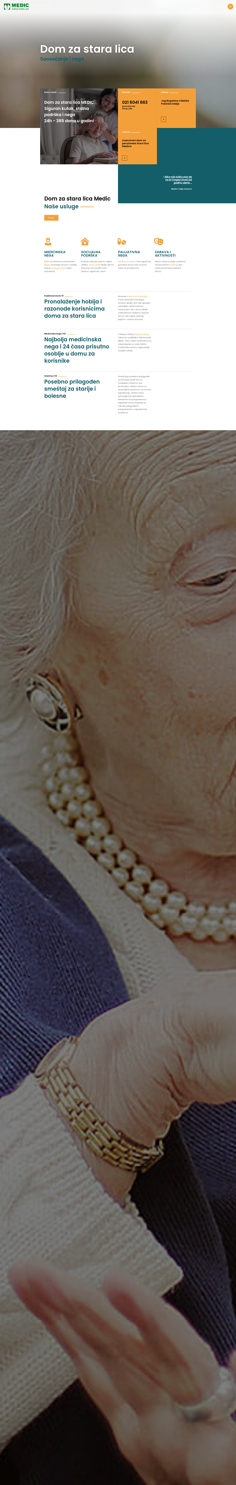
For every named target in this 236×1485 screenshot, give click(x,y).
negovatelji (94, 264)
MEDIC (47, 264)
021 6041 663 (135, 102)
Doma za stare (141, 334)
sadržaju (174, 264)
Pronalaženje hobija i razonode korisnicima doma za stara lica (74, 309)
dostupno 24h (58, 268)
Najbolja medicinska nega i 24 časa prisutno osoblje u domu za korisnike (76, 350)
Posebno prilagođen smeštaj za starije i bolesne (72, 389)
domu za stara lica (137, 296)
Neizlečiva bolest (126, 261)
